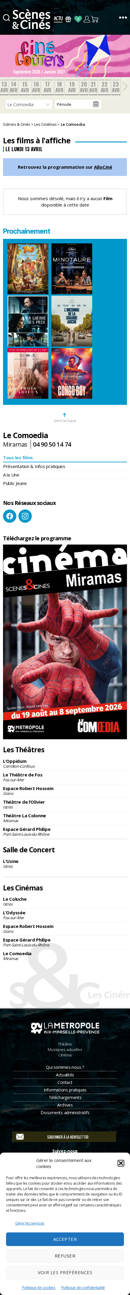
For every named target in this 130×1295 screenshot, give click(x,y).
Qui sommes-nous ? (65, 1067)
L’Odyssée (14, 914)
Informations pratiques (65, 1090)
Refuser (65, 1256)
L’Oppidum (18, 763)
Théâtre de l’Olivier (24, 804)
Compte (86, 19)
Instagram (25, 516)
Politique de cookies (38, 1287)
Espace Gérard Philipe (26, 831)
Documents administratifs (65, 1112)
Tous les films (18, 457)
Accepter (65, 1239)
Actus (58, 19)
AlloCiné (103, 167)
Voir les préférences (65, 1272)
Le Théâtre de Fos (22, 777)
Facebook (9, 516)
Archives (65, 1105)
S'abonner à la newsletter (68, 1137)
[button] (121, 1163)
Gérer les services (29, 1223)
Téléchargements (65, 1097)
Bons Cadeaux (68, 19)
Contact (64, 1082)
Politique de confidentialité (83, 1287)
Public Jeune (15, 483)
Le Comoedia (17, 955)
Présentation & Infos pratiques (34, 466)
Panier (95, 19)
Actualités (65, 1075)
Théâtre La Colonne (24, 817)
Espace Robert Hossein (28, 790)
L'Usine (10, 863)
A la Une (11, 475)
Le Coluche (14, 901)
